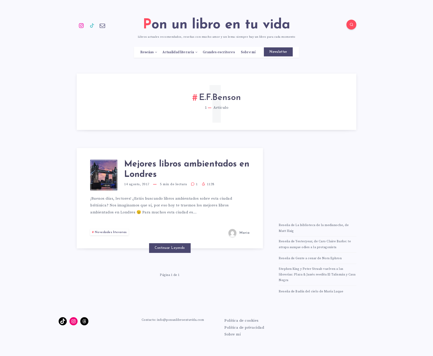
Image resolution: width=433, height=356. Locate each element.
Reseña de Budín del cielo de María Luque (311, 291)
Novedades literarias (111, 232)
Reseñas (147, 52)
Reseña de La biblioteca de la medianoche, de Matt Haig (314, 228)
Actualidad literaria (178, 52)
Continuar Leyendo (170, 248)
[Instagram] (81, 25)
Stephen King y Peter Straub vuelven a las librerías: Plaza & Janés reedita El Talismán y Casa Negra (317, 274)
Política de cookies (241, 320)
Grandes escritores (219, 52)
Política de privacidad (244, 327)
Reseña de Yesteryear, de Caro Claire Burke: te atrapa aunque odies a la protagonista (315, 244)
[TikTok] (92, 25)
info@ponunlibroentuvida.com (180, 320)
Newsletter (278, 52)
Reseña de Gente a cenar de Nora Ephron (310, 258)
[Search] (351, 25)
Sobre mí (248, 52)
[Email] (102, 25)
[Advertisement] (317, 179)
